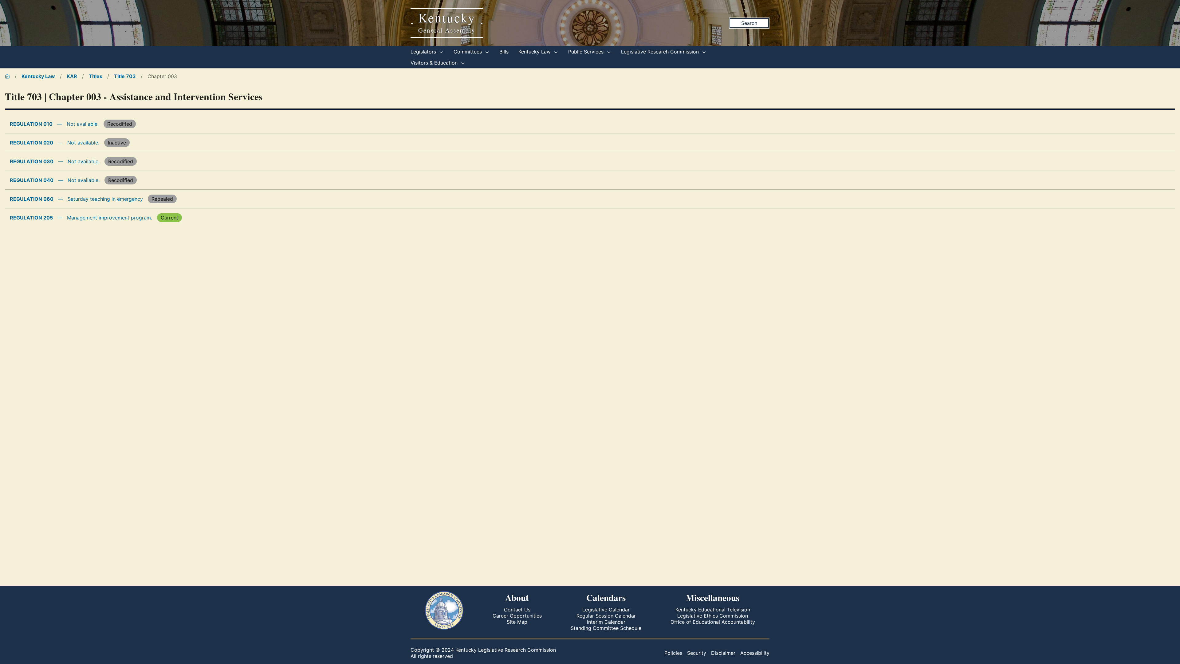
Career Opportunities (517, 616)
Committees (468, 52)
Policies (673, 653)
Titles (95, 76)
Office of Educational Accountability (713, 622)
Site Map (517, 622)
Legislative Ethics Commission (712, 616)
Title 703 (125, 76)
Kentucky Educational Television (712, 610)
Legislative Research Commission (660, 52)
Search (749, 23)
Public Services (586, 52)
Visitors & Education (435, 63)
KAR (72, 76)
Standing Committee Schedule (606, 628)
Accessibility (754, 653)
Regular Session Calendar (606, 616)
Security (696, 653)
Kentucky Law (535, 52)
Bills (504, 52)
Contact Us (517, 610)
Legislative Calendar (606, 610)
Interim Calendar (606, 622)
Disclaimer (723, 653)
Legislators (424, 52)
